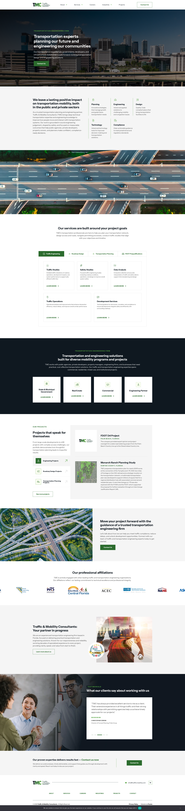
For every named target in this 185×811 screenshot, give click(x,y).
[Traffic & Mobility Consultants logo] (41, 5)
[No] (180, 809)
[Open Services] (82, 4)
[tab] (51, 254)
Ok (140, 808)
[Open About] (66, 4)
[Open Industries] (111, 4)
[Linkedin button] (150, 782)
